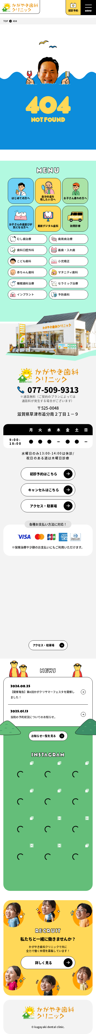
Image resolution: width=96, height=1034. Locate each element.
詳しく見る (43, 962)
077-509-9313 (53, 389)
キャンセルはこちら (43, 489)
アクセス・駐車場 (43, 505)
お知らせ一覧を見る (43, 736)
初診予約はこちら (43, 473)
